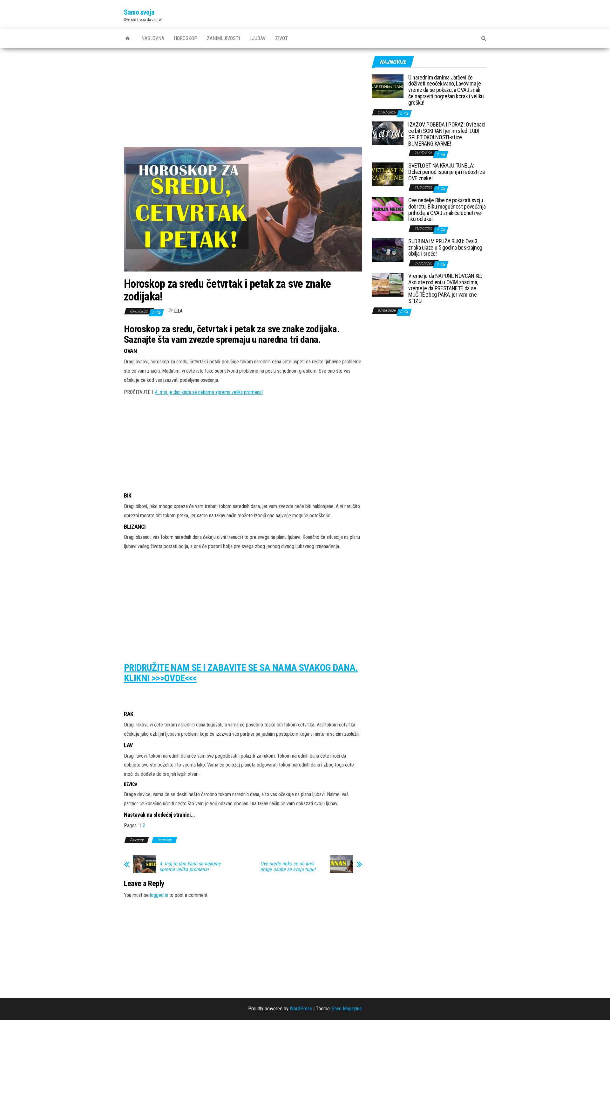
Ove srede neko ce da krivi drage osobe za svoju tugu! (287, 866)
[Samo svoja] (128, 38)
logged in (159, 895)
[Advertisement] (243, 99)
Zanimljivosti (223, 38)
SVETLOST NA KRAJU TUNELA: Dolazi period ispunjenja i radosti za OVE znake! (446, 172)
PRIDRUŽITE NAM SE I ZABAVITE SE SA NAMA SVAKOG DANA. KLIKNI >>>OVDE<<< (241, 673)
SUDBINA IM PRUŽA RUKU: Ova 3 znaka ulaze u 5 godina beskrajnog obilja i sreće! (445, 247)
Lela (178, 310)
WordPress (301, 1009)
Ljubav (257, 38)
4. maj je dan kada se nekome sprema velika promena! (209, 392)
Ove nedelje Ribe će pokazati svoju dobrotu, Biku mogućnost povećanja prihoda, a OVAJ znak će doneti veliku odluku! (447, 209)
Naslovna (152, 38)
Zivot (281, 38)
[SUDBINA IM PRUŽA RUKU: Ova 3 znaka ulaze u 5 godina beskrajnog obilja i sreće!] (387, 249)
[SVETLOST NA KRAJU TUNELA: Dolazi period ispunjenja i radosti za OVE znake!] (387, 174)
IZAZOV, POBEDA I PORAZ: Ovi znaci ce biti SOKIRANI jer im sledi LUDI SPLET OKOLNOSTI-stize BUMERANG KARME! (446, 134)
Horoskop (185, 38)
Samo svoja (139, 12)
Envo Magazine (347, 1009)
